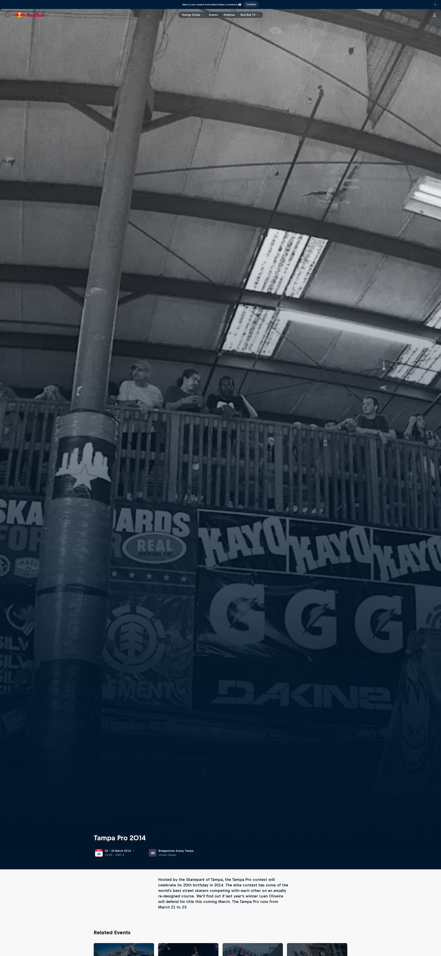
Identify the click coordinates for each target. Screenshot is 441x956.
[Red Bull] (28, 15)
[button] (435, 4)
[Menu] (7, 15)
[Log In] (434, 14)
